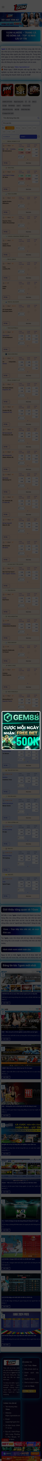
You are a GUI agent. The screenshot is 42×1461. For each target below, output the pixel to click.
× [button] (37, 714)
